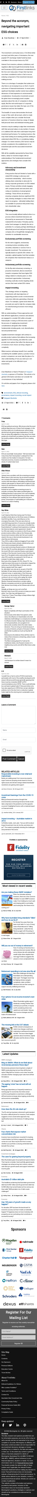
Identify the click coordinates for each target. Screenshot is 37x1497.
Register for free (28, 2)
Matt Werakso (7, 989)
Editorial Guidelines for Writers (11, 1384)
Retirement (5, 1106)
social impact (26, 395)
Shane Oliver (6, 938)
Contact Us (5, 1394)
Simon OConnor (7, 789)
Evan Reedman (9, 38)
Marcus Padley (7, 910)
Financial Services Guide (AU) (10, 1405)
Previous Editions (7, 1366)
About (20, 2)
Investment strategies (8, 1154)
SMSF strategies (6, 1060)
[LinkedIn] (17, 45)
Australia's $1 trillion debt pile (12, 1179)
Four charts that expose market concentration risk (13, 1133)
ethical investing (22, 393)
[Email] (22, 45)
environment (8, 393)
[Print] (26, 45)
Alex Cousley (6, 1173)
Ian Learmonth (7, 834)
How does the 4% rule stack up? (13, 1109)
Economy (4, 1176)
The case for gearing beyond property (16, 1157)
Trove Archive (5, 1373)
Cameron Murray (7, 1102)
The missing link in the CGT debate (15, 1025)
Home (3, 15)
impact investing (16, 395)
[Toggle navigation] (4, 8)
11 (27, 1125)
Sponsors (14, 2)
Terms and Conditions (8, 1391)
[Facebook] (9, 45)
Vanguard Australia (10, 398)
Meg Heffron (6, 1081)
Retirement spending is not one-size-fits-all (18, 971)
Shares (3, 1129)
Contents (4, 1358)
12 (26, 1081)
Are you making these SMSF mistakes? (16, 892)
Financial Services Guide (25, 1463)
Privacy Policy (5, 1409)
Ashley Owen (6, 1195)
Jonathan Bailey (7, 812)
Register (17, 1343)
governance (5, 395)
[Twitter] (13, 45)
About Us (4, 1380)
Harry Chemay (7, 964)
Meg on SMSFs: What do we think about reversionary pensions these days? (16, 1064)
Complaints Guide (7, 1412)
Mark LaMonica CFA (8, 1017)
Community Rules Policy (9, 1402)
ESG (14, 393)
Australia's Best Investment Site (11, 1398)
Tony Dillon (6, 1043)
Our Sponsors (5, 1362)
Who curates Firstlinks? (9, 1387)
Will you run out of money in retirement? (17, 946)
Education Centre (7, 1369)
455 (7, 15)
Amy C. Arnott (7, 1125)
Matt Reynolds (7, 1150)
